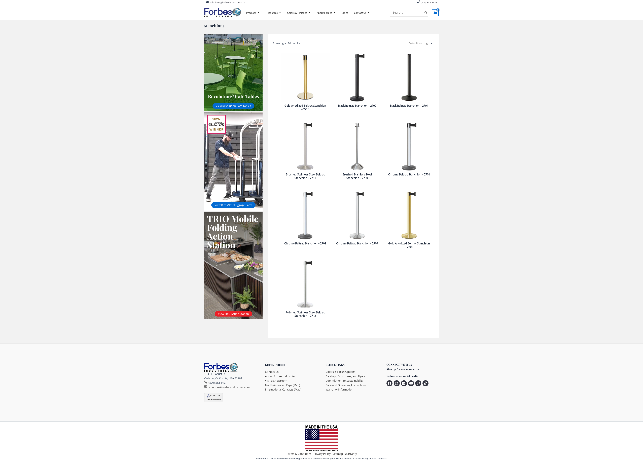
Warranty (351, 454)
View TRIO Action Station (233, 314)
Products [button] (251, 12)
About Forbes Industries (280, 376)
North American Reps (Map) (282, 385)
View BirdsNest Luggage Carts (233, 205)
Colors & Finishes (297, 12)
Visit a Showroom (276, 380)
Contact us (272, 372)
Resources (272, 12)
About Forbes (324, 12)
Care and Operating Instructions (346, 385)
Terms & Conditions (298, 454)
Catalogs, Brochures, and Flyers (345, 376)
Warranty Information (339, 389)
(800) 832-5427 (429, 2)
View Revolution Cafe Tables (233, 106)
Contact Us (360, 12)
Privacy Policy (322, 454)
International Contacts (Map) (283, 389)
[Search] (426, 13)
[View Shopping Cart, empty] (435, 12)
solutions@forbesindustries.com (228, 2)
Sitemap (338, 454)
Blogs (345, 12)
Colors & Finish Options (340, 372)
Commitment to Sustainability (344, 380)
